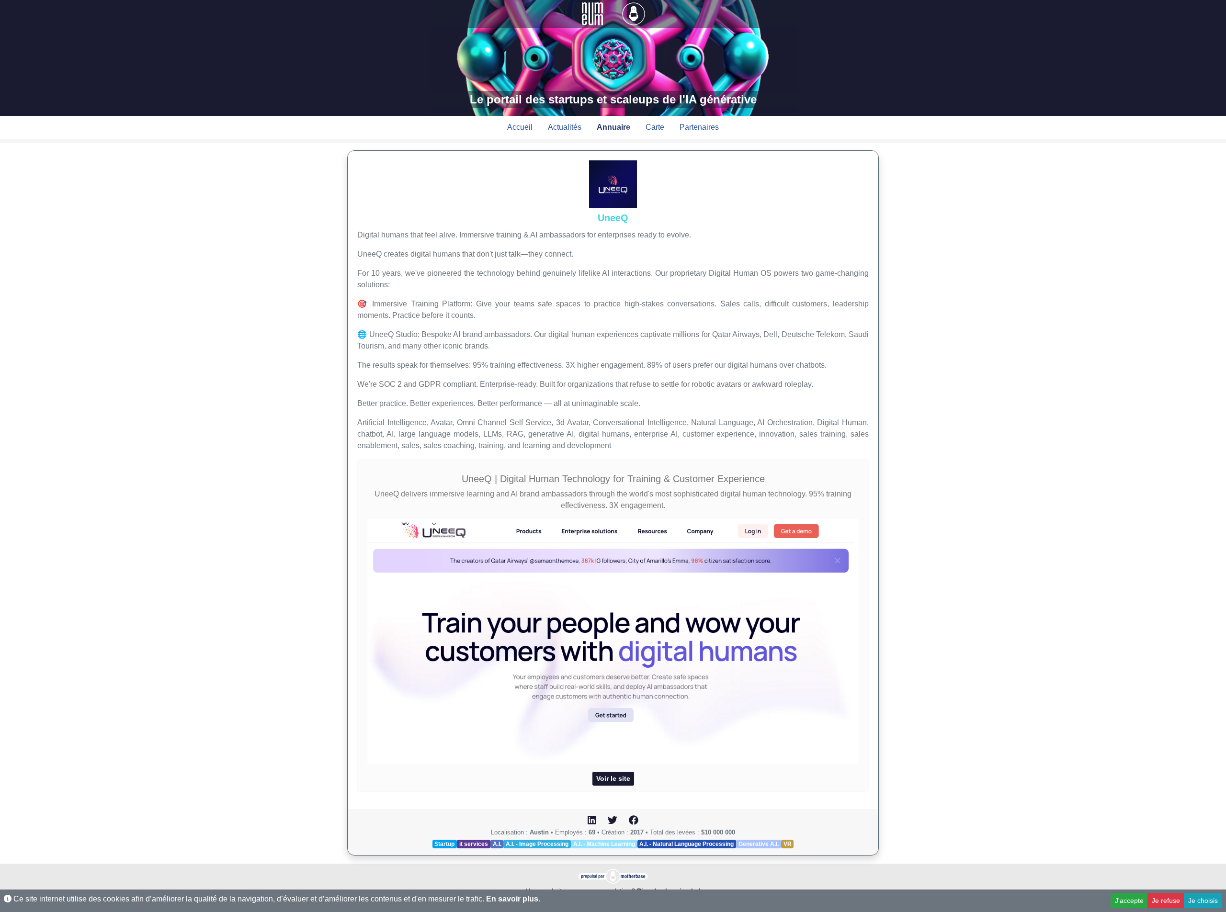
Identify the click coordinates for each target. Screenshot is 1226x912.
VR (787, 844)
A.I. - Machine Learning (604, 844)
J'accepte (1129, 900)
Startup (444, 844)
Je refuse (1166, 900)
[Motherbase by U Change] (633, 13)
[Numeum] (593, 13)
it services (473, 844)
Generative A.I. (758, 844)
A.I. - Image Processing (537, 844)
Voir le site (613, 778)
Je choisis (1203, 900)
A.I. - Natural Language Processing (686, 844)
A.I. (497, 844)
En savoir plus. (513, 899)
